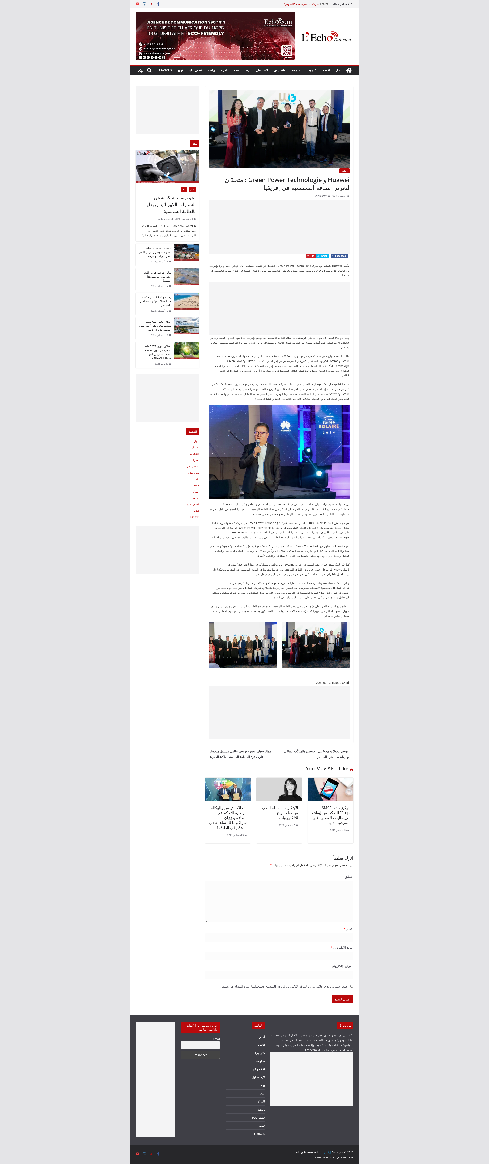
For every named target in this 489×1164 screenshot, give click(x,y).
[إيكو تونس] (348, 70)
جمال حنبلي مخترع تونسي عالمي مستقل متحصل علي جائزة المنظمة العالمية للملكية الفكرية (240, 754)
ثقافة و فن (280, 70)
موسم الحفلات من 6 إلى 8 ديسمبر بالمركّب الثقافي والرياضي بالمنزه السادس (316, 754)
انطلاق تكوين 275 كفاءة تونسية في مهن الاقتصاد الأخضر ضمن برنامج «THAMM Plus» (158, 352)
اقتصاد (326, 70)
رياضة (211, 70)
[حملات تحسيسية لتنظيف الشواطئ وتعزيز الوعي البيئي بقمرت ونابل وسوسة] (186, 255)
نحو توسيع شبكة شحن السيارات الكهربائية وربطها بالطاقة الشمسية (170, 204)
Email (216, 1039)
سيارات (296, 70)
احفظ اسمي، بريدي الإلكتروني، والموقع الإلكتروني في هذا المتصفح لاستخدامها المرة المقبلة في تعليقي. (284, 986)
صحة (236, 70)
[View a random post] (140, 70)
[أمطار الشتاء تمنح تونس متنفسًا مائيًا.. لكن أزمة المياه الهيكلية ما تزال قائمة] (186, 328)
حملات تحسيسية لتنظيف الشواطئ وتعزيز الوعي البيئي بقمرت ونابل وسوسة (155, 252)
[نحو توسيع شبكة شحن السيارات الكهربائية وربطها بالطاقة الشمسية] (167, 166)
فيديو (180, 70)
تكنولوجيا (312, 70)
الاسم (348, 929)
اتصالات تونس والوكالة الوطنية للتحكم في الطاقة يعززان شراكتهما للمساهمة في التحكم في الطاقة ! (228, 817)
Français (165, 70)
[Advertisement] (279, 227)
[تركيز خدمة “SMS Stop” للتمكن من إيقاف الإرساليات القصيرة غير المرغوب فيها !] (330, 780)
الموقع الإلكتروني (342, 966)
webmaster (321, 196)
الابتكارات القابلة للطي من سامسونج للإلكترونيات (280, 812)
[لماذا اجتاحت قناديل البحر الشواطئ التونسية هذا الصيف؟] (186, 279)
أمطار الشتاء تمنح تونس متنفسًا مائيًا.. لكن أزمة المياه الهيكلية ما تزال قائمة (155, 325)
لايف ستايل (261, 70)
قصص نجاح (195, 70)
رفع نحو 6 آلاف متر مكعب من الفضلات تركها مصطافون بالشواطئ (155, 301)
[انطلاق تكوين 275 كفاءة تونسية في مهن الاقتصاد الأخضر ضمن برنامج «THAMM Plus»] (186, 355)
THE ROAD (330, 1157)
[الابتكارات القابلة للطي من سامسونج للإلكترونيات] (279, 780)
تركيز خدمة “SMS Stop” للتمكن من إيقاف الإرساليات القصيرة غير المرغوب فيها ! (331, 815)
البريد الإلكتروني (342, 947)
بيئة (247, 70)
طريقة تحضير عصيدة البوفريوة (302, 4)
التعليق (347, 877)
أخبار (338, 70)
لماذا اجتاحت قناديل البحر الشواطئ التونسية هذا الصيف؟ (157, 276)
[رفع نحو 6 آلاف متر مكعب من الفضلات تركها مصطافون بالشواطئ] (186, 304)
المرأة (224, 70)
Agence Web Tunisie (344, 1157)
